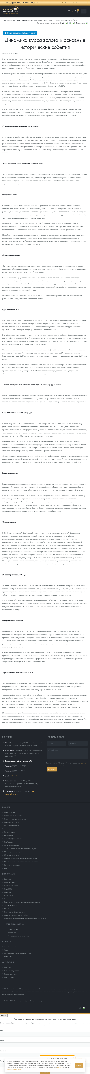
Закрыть (4, 1015)
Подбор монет (13, 929)
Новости (6, 941)
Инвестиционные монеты (13, 815)
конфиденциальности (14, 1069)
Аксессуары (8, 835)
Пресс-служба (9, 977)
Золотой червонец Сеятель (13, 829)
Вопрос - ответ (9, 899)
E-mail (2, 1040)
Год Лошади (8, 842)
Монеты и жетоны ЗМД (12, 822)
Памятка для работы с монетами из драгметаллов (22, 902)
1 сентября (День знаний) (13, 838)
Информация (8, 874)
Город (2, 1061)
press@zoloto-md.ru (11, 794)
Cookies (59, 1067)
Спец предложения (15, 924)
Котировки (8, 956)
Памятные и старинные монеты (15, 819)
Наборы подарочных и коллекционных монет (20, 858)
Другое (6, 868)
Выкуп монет (8, 895)
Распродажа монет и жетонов (18, 936)
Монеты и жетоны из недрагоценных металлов (21, 861)
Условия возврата (10, 905)
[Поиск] (69, 12)
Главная (6, 20)
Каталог (6, 807)
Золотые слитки (9, 832)
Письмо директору (10, 974)
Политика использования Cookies (16, 915)
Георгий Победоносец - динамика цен (17, 953)
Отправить (51, 769)
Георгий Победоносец (12, 825)
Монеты (7, 908)
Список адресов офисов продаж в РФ (18, 761)
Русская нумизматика (11, 845)
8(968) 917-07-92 (24, 791)
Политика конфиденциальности (15, 912)
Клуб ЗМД (8, 889)
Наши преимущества (11, 970)
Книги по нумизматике (12, 865)
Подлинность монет (11, 885)
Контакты (7, 967)
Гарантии (7, 892)
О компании (8, 962)
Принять (78, 1065)
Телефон (3, 1051)
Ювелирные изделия (11, 855)
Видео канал (81, 23)
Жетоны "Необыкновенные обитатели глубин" (20, 848)
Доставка (7, 879)
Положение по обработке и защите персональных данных (25, 918)
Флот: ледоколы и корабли (14, 852)
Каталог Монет (9, 812)
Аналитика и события (11, 947)
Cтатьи (6, 950)
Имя (1, 1030)
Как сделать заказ (10, 882)
